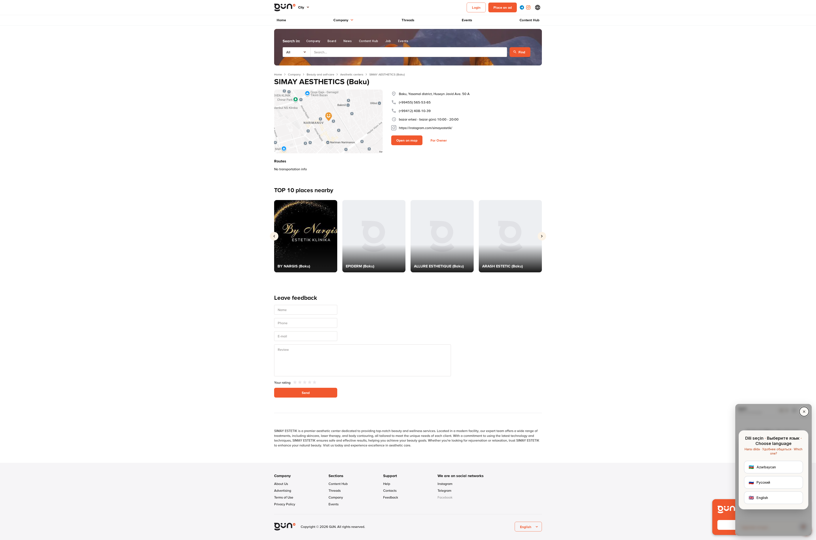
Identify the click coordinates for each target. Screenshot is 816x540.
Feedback (390, 497)
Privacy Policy (284, 504)
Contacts (390, 490)
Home (281, 20)
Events (467, 20)
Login (476, 7)
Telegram (444, 490)
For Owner (439, 140)
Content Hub (529, 20)
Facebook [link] (445, 497)
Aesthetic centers (351, 74)
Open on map (406, 140)
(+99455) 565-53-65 (415, 102)
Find (521, 52)
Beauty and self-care (320, 74)
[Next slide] (542, 236)
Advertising (282, 490)
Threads (408, 20)
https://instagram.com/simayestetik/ (425, 128)
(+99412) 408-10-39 (415, 111)
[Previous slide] (274, 236)
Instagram (445, 484)
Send (306, 393)
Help (386, 484)
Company (340, 20)
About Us (281, 484)
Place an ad (502, 7)
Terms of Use (283, 497)
